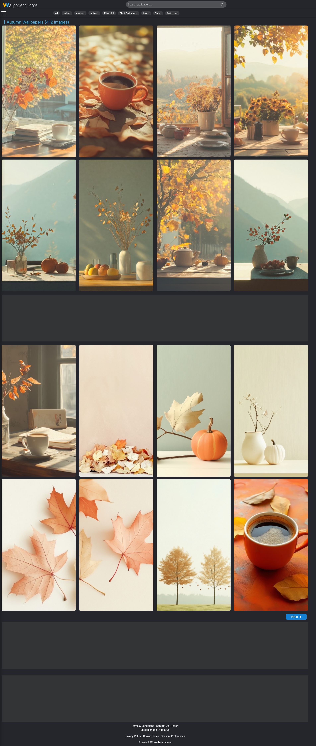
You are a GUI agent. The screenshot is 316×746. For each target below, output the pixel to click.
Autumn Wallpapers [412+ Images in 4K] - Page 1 (19, 5)
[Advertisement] (154, 318)
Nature (67, 13)
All (56, 13)
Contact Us (162, 725)
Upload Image (148, 729)
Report (174, 725)
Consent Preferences (173, 736)
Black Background (128, 13)
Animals (94, 13)
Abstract (80, 13)
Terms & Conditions (142, 725)
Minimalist (109, 13)
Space (146, 13)
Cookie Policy (151, 736)
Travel (158, 13)
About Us (164, 729)
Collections (172, 13)
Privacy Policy (133, 736)
